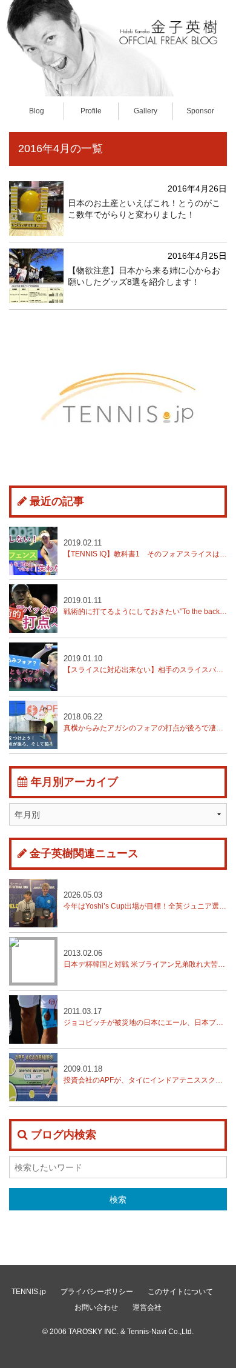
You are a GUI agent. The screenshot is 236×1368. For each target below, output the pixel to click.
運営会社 (147, 1307)
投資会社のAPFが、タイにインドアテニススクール (145, 1074)
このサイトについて (180, 1291)
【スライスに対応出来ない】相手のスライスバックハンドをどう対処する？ (145, 664)
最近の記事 (57, 501)
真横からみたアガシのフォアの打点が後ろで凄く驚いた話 (145, 722)
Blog (36, 111)
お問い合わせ (96, 1307)
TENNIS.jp (28, 1291)
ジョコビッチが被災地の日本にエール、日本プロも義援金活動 (145, 1017)
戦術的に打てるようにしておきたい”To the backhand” (145, 606)
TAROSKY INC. (93, 1331)
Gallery (145, 111)
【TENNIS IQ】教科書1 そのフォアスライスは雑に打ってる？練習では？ (145, 548)
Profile (91, 111)
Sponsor (200, 111)
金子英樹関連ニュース (84, 853)
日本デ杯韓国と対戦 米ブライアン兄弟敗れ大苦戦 (145, 959)
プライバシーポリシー (97, 1291)
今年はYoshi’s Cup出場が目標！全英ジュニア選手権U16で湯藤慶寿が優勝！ (145, 900)
